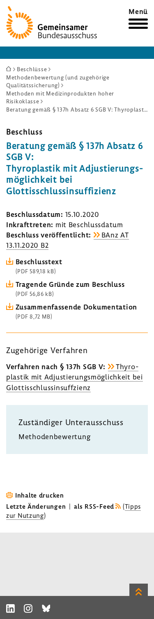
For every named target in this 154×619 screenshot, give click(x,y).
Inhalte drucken (39, 495)
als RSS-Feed (94, 506)
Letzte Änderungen (36, 506)
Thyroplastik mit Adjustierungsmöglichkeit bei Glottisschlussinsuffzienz (74, 376)
